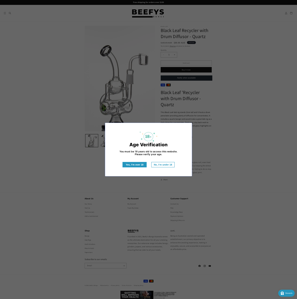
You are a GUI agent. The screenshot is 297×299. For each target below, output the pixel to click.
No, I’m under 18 (163, 164)
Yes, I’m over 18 (134, 164)
